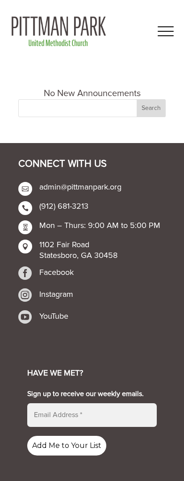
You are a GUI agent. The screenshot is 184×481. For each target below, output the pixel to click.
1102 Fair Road (64, 244)
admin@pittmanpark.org (80, 187)
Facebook (56, 272)
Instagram (56, 294)
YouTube (53, 316)
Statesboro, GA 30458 (78, 255)
